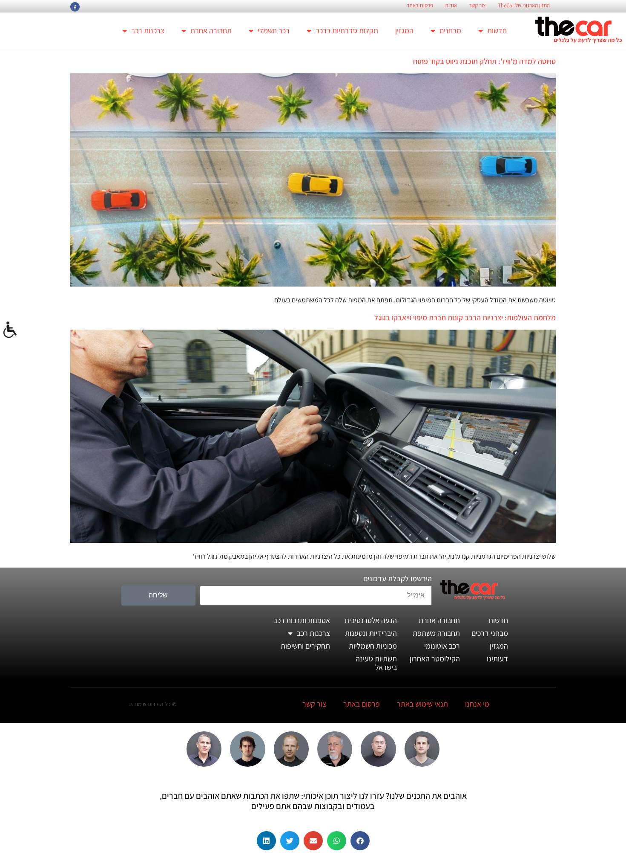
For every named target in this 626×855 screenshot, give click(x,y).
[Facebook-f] (75, 7)
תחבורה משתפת (436, 633)
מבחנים (450, 30)
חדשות (497, 30)
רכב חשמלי (274, 30)
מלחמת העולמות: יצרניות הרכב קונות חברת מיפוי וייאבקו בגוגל (465, 317)
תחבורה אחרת (211, 30)
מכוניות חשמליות (373, 646)
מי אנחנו (477, 704)
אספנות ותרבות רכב (301, 620)
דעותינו (497, 659)
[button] (360, 840)
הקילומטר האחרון (435, 659)
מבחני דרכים (489, 633)
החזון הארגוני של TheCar (524, 5)
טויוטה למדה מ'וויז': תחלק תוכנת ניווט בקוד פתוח (484, 61)
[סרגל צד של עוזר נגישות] (10, 330)
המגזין (404, 30)
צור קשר (477, 5)
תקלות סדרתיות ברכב (347, 30)
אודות (451, 5)
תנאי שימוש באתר (422, 704)
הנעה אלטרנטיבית (371, 620)
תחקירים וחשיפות (305, 646)
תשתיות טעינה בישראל (376, 663)
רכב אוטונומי (442, 646)
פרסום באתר (420, 5)
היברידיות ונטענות (371, 633)
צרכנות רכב (147, 30)
